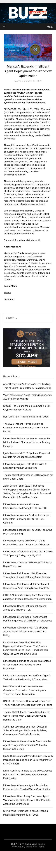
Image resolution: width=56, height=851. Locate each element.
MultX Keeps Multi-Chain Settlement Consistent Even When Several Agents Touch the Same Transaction (24, 690)
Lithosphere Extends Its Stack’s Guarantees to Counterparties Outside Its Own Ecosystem (27, 664)
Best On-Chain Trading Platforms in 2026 (26, 416)
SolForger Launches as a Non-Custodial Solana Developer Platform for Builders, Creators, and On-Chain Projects (25, 730)
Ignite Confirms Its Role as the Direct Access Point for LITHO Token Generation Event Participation (27, 774)
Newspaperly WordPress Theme (28, 846)
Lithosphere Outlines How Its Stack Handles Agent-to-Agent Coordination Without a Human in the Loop (27, 745)
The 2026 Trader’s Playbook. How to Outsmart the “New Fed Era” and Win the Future (25, 427)
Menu (50, 26)
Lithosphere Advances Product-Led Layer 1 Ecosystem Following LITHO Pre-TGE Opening (27, 519)
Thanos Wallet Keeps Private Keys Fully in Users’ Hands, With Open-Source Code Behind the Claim (26, 715)
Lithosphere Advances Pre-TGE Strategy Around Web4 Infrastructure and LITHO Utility (25, 631)
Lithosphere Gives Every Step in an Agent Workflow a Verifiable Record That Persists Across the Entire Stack (26, 800)
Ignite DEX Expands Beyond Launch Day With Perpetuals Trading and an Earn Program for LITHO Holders (28, 759)
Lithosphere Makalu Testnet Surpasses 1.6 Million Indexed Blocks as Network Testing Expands (26, 442)
